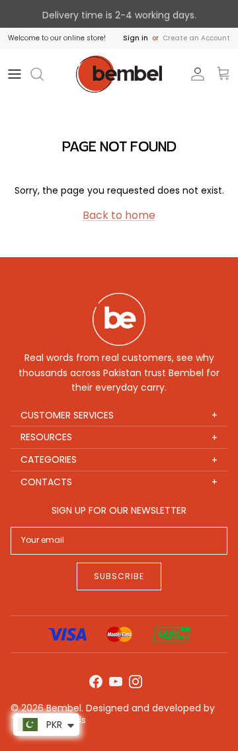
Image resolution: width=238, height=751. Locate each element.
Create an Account (196, 38)
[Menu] (14, 74)
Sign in (135, 38)
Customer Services (119, 415)
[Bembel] (119, 74)
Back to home (119, 215)
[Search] (43, 74)
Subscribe (119, 576)
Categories (119, 459)
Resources (119, 437)
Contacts (119, 482)
